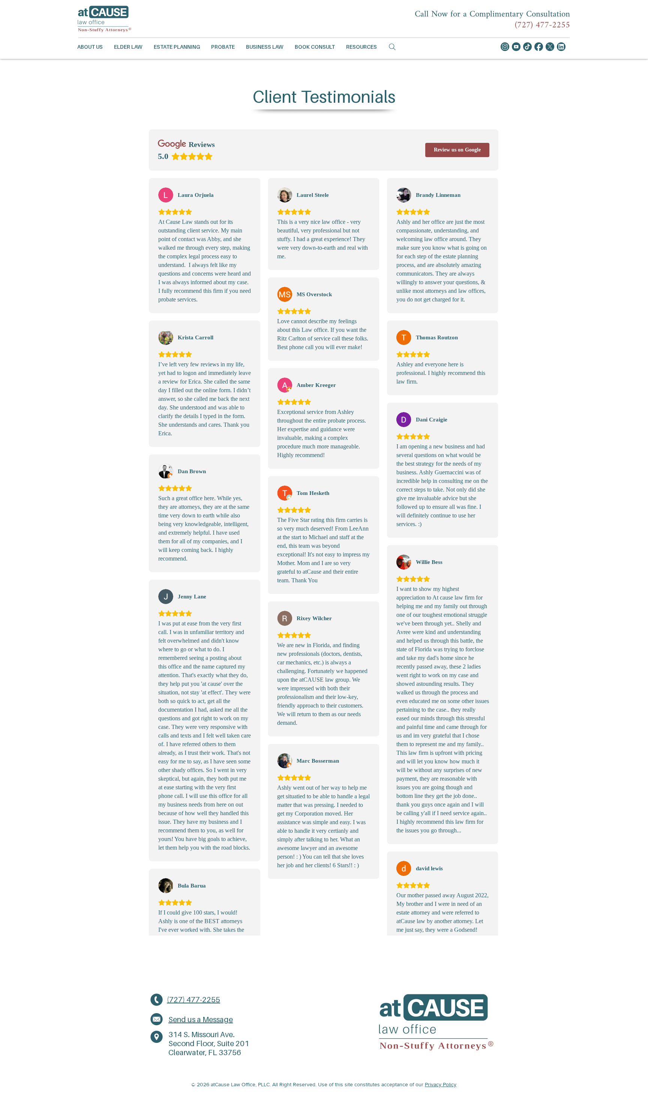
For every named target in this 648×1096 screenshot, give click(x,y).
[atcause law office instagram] (505, 46)
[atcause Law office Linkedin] (550, 46)
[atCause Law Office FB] (538, 46)
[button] (90, 47)
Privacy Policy (440, 1084)
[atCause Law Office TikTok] (527, 46)
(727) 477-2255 (542, 25)
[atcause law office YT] (516, 46)
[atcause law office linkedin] (561, 46)
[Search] (392, 46)
